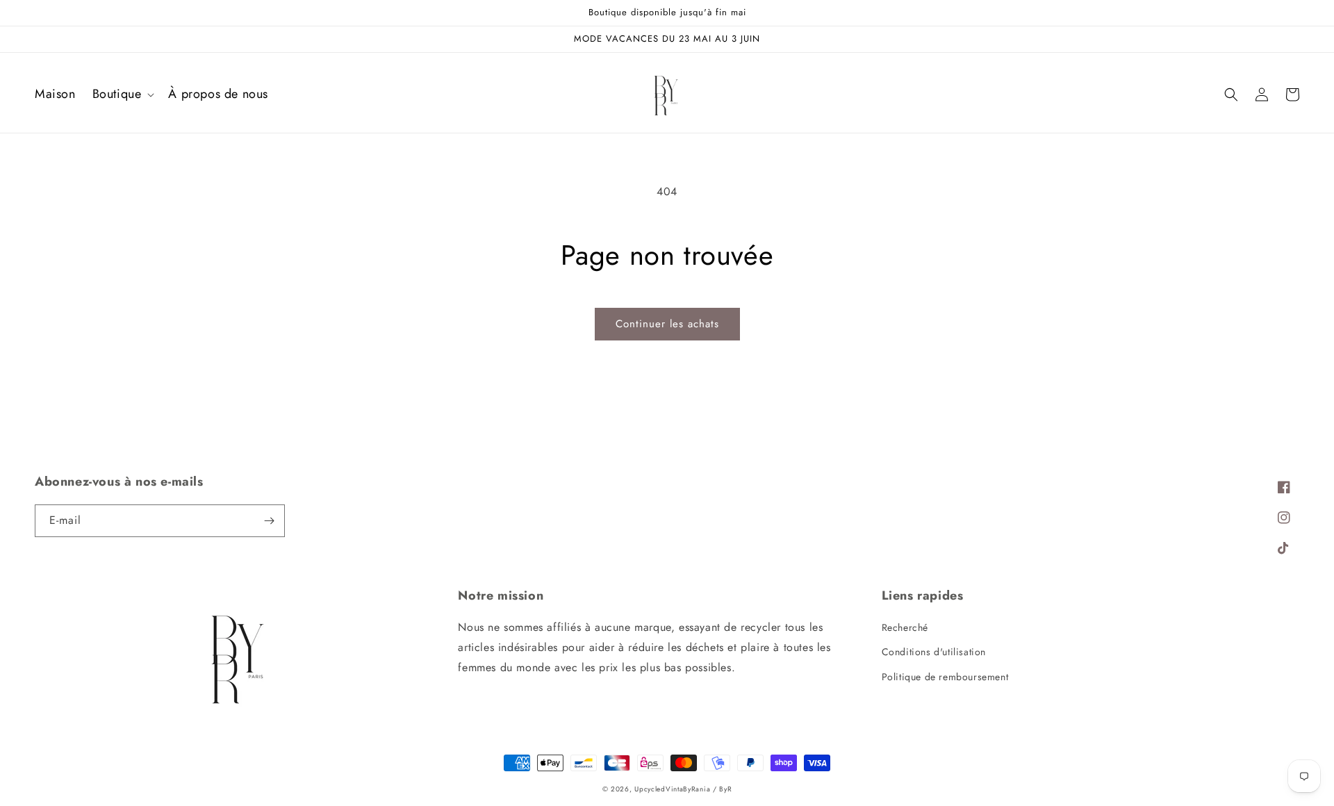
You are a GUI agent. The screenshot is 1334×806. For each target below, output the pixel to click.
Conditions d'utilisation (934, 652)
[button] (122, 94)
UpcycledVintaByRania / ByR (683, 789)
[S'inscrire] (269, 520)
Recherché (905, 627)
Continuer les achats (667, 323)
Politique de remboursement (945, 677)
